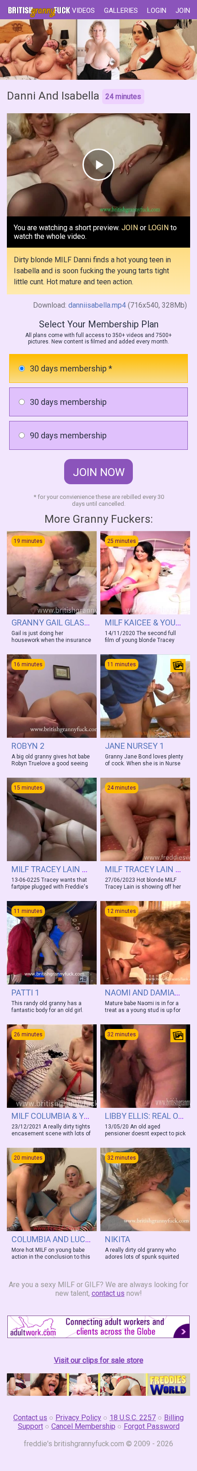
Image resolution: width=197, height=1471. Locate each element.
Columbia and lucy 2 (54, 1239)
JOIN (182, 10)
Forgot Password (152, 1426)
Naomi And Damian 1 (146, 992)
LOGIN (156, 10)
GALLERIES (121, 10)
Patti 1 (25, 992)
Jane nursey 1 (134, 746)
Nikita (117, 1239)
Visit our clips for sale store (98, 1360)
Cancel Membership (83, 1426)
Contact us (30, 1417)
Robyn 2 (27, 746)
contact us (108, 1293)
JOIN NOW (99, 472)
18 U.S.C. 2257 (132, 1417)
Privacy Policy (78, 1417)
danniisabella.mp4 (97, 305)
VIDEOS (83, 10)
